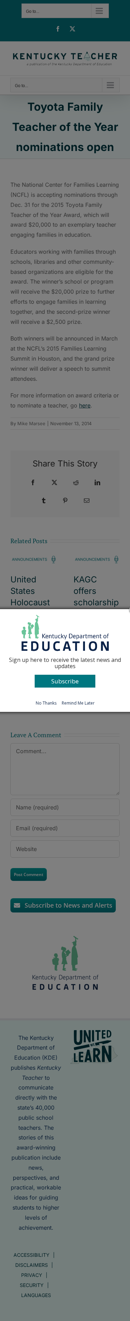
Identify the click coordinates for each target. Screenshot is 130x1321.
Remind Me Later (78, 703)
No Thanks (46, 703)
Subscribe (65, 681)
